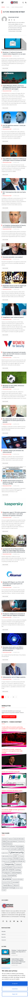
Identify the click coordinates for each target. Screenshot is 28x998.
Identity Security (5, 861)
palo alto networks (8, 870)
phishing (18, 870)
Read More (5, 68)
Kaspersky (9, 864)
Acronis (4, 839)
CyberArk (21, 849)
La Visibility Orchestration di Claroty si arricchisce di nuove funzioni (14, 226)
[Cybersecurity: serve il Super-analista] (14, 669)
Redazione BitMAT (13, 17)
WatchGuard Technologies (9, 887)
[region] (14, 983)
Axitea (4, 841)
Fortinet (16, 859)
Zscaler (4, 890)
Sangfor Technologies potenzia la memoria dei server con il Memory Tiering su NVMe (13, 482)
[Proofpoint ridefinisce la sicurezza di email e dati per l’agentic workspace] (14, 606)
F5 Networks (4, 858)
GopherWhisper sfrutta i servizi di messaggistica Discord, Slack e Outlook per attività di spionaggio (14, 87)
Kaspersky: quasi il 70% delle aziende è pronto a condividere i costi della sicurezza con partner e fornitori (14, 513)
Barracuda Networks (12, 841)
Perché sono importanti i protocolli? (11, 771)
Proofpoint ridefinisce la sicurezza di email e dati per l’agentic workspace (14, 614)
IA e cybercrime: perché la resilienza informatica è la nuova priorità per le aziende (14, 420)
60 (13, 697)
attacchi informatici (19, 839)
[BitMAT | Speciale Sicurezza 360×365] (14, 2)
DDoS (11, 856)
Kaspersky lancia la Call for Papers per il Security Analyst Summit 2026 (14, 286)
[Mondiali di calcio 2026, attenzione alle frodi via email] (14, 378)
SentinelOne (12, 876)
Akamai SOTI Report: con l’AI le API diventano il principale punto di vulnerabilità (13, 583)
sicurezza (6, 879)
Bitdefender (21, 841)
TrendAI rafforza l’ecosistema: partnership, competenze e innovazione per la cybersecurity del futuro (13, 728)
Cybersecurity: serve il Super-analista (14, 677)
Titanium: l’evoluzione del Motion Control (12, 790)
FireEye (10, 858)
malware (18, 864)
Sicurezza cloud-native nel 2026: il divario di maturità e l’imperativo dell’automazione (13, 648)
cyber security (5, 856)
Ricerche (4, 937)
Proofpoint (6, 873)
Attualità (3, 931)
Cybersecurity (16, 852)
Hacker (22, 858)
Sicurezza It (4, 882)
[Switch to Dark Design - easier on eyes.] (23, 2)
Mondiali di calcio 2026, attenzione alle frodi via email (13, 386)
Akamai (10, 839)
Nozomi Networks (18, 867)
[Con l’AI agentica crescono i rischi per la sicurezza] (14, 117)
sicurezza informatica (18, 879)
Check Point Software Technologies (12, 846)
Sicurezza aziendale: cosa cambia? (13, 257)
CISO (3, 849)
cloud (7, 849)
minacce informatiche (7, 867)
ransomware (16, 873)
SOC (10, 882)
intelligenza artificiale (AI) (17, 861)
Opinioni (4, 934)
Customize (15, 989)
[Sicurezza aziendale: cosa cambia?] (14, 249)
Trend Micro (7, 885)
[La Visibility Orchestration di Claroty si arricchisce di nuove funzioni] (14, 217)
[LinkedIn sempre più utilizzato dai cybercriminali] (14, 442)
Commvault (13, 849)
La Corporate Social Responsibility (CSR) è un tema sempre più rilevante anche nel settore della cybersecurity (14, 550)
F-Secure (21, 856)
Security (4, 875)
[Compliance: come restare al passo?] (14, 309)
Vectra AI (16, 885)
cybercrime (4, 852)
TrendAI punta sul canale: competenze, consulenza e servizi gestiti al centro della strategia (12, 751)
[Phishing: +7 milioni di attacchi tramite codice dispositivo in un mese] (14, 44)
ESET (16, 856)
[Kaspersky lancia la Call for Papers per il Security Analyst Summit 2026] (14, 278)
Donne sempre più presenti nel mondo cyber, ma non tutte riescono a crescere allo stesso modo (14, 353)
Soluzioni (4, 940)
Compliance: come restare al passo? (13, 317)
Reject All (14, 994)
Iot (3, 864)
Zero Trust (19, 887)
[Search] (25, 2)
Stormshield (15, 882)
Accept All (14, 983)
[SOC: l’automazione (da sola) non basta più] (14, 184)
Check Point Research (7, 843)
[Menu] (3, 2)
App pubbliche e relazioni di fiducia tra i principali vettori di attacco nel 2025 (14, 159)
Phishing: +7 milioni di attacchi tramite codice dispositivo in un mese (14, 53)
